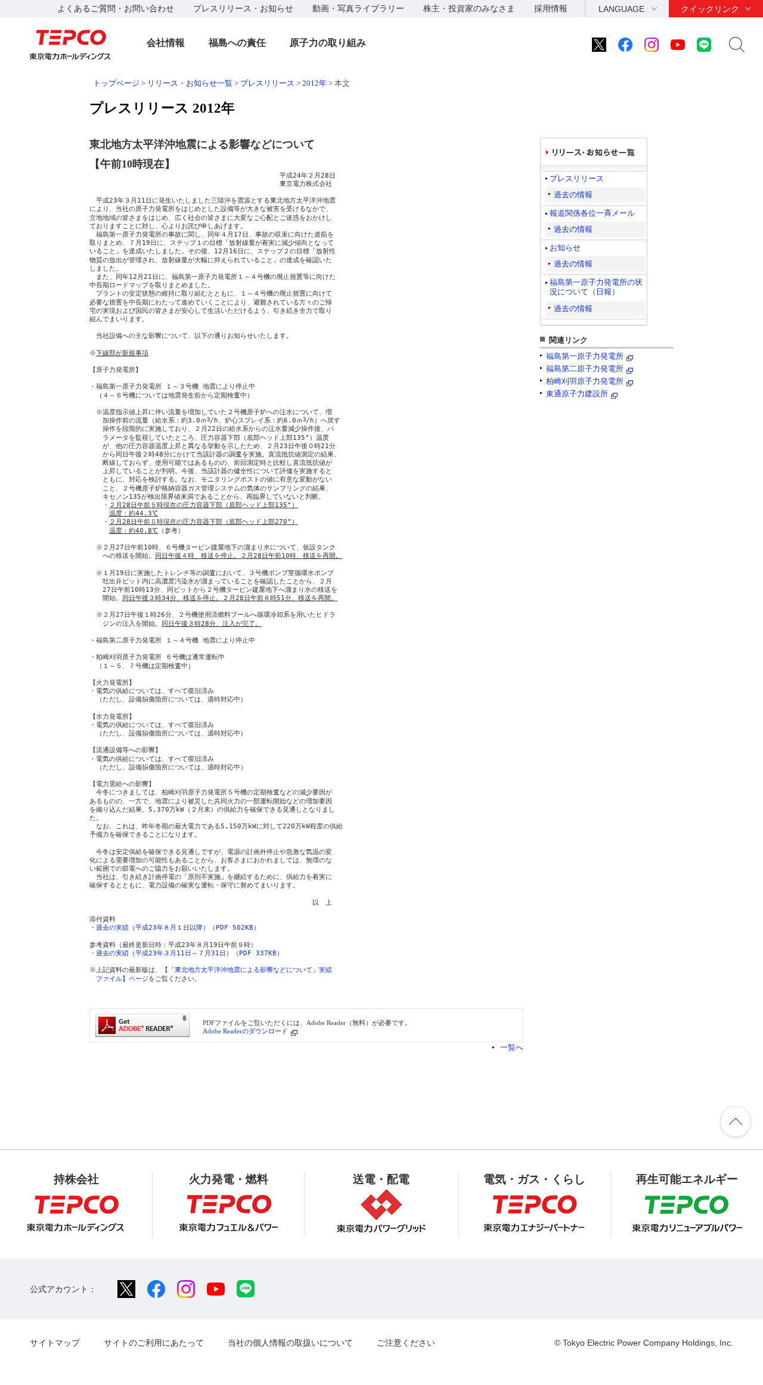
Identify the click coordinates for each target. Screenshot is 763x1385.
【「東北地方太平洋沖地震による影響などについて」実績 (247, 970)
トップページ (116, 83)
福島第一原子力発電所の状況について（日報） (596, 287)
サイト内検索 (737, 44)
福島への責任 (237, 43)
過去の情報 (573, 194)
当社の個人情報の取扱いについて (290, 1342)
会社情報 (166, 43)
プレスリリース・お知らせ (243, 8)
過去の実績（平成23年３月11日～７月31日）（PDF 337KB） (189, 953)
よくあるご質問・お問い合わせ (115, 8)
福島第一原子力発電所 (585, 356)
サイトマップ (55, 1342)
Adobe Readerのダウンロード (245, 1031)
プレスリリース (267, 83)
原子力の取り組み (328, 43)
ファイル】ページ (122, 979)
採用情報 (550, 8)
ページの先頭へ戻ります (735, 1121)
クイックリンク (710, 9)
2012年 (314, 83)
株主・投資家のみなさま (469, 8)
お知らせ (565, 247)
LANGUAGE (621, 9)
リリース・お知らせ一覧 (189, 83)
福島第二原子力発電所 (585, 368)
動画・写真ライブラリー (358, 8)
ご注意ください (406, 1342)
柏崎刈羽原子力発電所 (585, 381)
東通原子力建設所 (577, 393)
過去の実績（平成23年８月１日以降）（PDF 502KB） (178, 927)
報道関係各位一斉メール (592, 213)
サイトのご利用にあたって (154, 1342)
